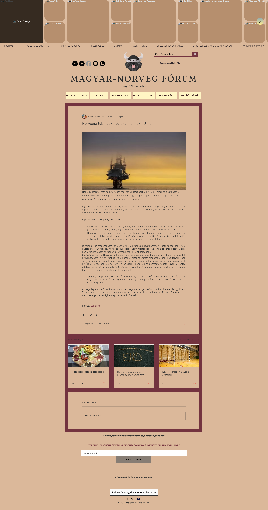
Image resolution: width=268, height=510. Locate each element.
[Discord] (95, 63)
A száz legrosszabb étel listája (88, 372)
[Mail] (138, 499)
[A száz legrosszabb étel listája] (88, 356)
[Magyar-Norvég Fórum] (127, 498)
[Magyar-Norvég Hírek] (88, 63)
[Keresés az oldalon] (195, 54)
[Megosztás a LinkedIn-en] (97, 315)
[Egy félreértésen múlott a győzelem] (179, 356)
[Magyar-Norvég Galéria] (131, 498)
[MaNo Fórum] (82, 63)
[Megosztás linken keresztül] (104, 315)
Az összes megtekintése (189, 339)
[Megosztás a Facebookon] (83, 315)
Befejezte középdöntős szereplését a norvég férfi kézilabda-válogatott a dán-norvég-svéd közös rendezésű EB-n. (133, 374)
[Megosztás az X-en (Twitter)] (90, 315)
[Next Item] (260, 21)
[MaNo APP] (102, 63)
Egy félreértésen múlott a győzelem (175, 374)
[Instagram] (75, 63)
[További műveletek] (184, 116)
